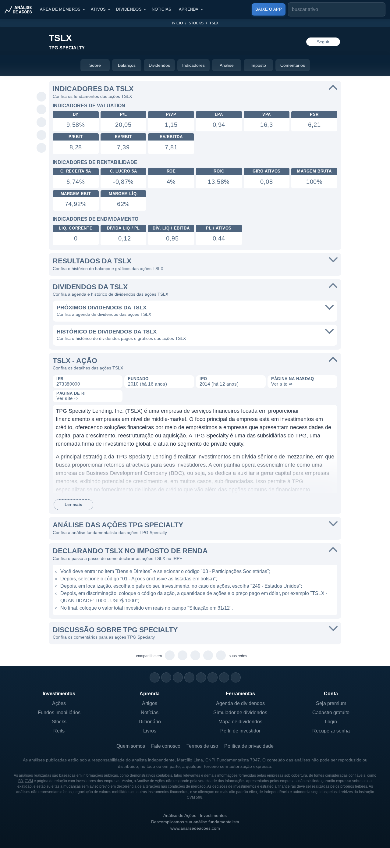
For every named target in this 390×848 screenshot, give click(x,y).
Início (177, 23)
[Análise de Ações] (20, 9)
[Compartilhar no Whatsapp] (41, 97)
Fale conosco (165, 746)
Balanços (127, 65)
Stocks (196, 23)
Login (331, 721)
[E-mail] (236, 677)
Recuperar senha (331, 730)
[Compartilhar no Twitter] (41, 135)
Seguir (323, 41)
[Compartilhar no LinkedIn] (41, 148)
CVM (29, 781)
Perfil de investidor (240, 730)
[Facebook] (166, 677)
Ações (59, 703)
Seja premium (331, 703)
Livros (149, 730)
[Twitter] (178, 677)
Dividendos (129, 9)
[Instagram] (155, 677)
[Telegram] (189, 677)
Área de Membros (60, 9)
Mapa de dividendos (240, 721)
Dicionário (150, 721)
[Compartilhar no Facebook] (41, 122)
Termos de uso (202, 746)
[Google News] (212, 677)
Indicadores (193, 65)
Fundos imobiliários (59, 712)
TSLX (213, 23)
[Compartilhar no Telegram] (41, 110)
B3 (20, 781)
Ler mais (73, 504)
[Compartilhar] (41, 84)
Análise (227, 65)
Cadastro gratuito (330, 712)
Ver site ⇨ (282, 384)
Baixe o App (268, 9)
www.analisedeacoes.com (195, 828)
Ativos (98, 9)
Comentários (292, 65)
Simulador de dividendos (240, 712)
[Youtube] (201, 677)
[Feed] (224, 677)
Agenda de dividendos (240, 703)
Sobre (95, 65)
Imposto (258, 65)
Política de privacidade (249, 746)
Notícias (161, 9)
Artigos (149, 703)
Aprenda (189, 9)
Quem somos (130, 746)
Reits (59, 730)
